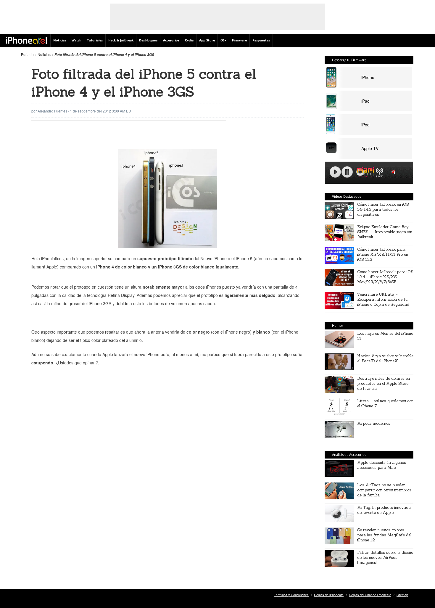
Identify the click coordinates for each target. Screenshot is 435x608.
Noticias (59, 40)
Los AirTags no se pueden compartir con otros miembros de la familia (384, 490)
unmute (394, 172)
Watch (76, 40)
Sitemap (402, 594)
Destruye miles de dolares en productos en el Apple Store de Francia (383, 383)
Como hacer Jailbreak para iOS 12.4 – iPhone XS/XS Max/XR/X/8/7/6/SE (385, 276)
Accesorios (171, 40)
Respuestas (261, 40)
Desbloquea (148, 40)
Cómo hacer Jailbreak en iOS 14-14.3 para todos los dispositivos (383, 209)
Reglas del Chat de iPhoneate (370, 594)
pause (347, 172)
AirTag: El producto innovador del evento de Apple (384, 510)
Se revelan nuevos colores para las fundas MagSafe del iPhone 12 (384, 535)
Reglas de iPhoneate (329, 594)
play (335, 172)
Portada (27, 54)
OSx (223, 40)
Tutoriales (95, 40)
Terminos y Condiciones (291, 594)
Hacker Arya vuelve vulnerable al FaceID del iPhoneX (385, 358)
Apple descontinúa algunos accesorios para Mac (381, 465)
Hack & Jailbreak (120, 40)
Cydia (189, 40)
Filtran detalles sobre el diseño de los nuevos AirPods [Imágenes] (385, 557)
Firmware (239, 40)
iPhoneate (26, 40)
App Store (207, 40)
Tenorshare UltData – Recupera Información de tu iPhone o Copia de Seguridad (383, 299)
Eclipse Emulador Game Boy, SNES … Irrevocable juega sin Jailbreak (384, 231)
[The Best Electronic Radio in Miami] (364, 173)
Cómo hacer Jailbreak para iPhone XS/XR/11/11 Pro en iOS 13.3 (382, 254)
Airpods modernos (373, 423)
